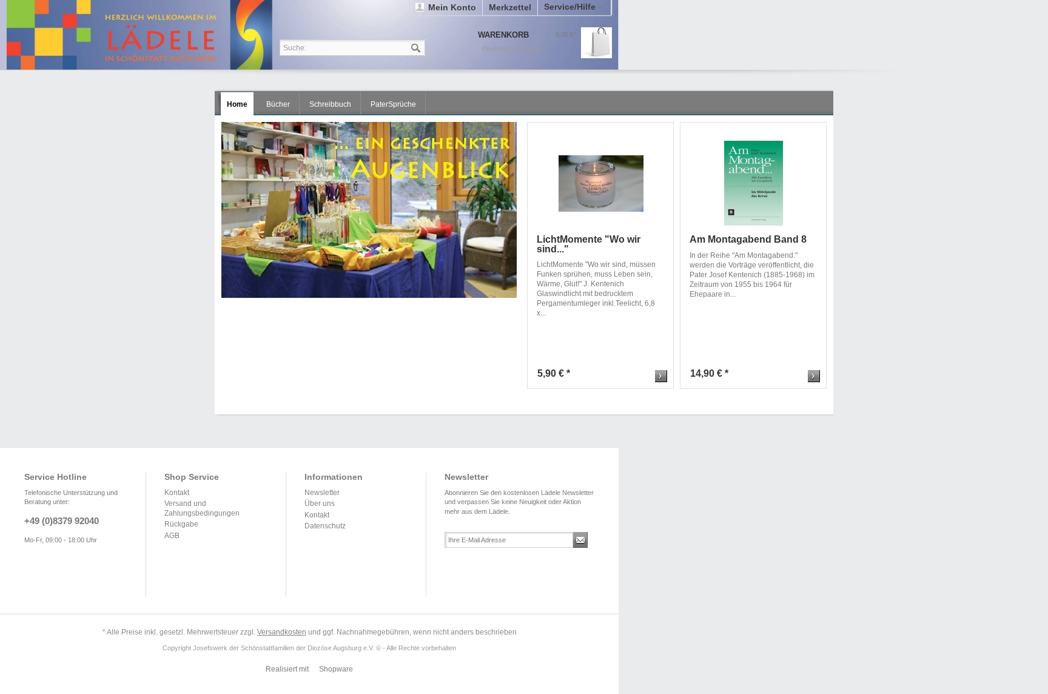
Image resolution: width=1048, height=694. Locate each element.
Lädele (312, 35)
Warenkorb (596, 42)
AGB (172, 535)
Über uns (319, 503)
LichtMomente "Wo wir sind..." (588, 244)
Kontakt (176, 492)
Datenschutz (325, 526)
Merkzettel (510, 7)
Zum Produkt (661, 376)
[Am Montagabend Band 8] (754, 183)
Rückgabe (181, 524)
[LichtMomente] (601, 183)
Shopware (336, 669)
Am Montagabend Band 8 (748, 239)
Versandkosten (281, 632)
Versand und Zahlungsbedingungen (202, 508)
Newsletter (322, 492)
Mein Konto (452, 7)
